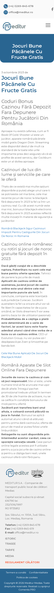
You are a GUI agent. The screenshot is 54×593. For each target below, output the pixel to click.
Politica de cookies (27, 577)
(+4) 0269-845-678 (21, 6)
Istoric (10, 538)
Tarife (10, 549)
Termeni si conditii (16, 572)
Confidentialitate (38, 572)
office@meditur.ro (21, 12)
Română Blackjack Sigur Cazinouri (23, 228)
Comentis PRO (27, 589)
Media (9, 556)
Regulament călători (22, 562)
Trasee (10, 543)
